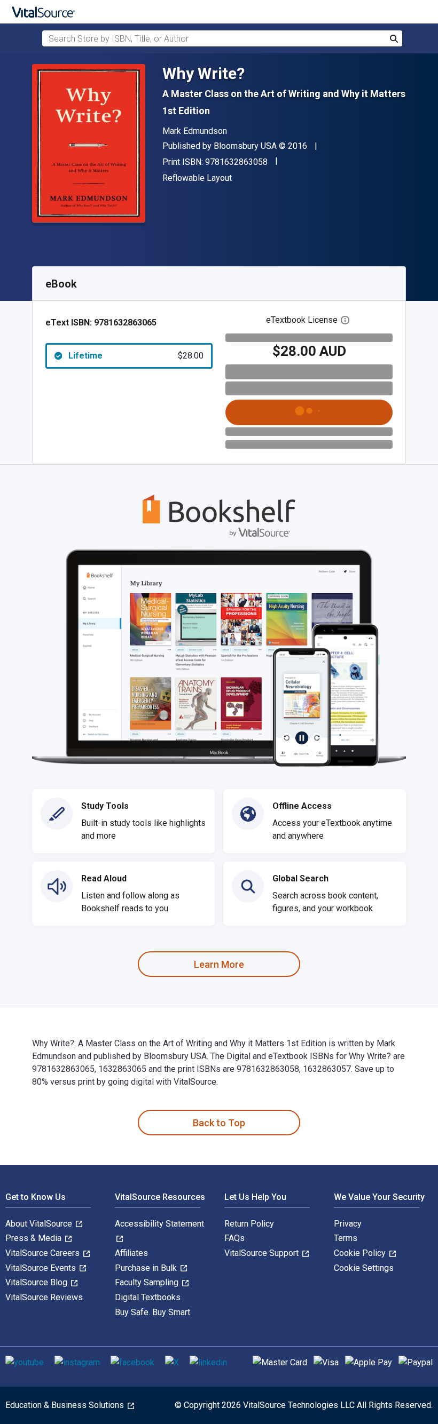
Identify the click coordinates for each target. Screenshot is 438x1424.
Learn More (219, 964)
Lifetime (136, 356)
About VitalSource (39, 1224)
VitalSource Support (262, 1253)
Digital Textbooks (148, 1297)
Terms (345, 1238)
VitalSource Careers (43, 1253)
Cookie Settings (364, 1268)
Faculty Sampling (148, 1282)
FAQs (234, 1238)
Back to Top (219, 1122)
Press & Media (34, 1238)
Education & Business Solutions (65, 1405)
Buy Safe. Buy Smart (152, 1312)
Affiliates (131, 1253)
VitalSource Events (41, 1268)
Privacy (348, 1224)
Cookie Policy (361, 1253)
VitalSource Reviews (44, 1297)
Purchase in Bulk (147, 1268)
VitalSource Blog (37, 1282)
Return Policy (249, 1224)
